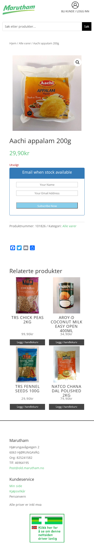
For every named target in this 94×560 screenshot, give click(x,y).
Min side (15, 486)
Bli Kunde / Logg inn (75, 11)
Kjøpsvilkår (17, 491)
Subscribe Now (47, 206)
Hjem (12, 43)
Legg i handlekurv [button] (27, 342)
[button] (78, 62)
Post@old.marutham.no (26, 468)
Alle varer (25, 43)
